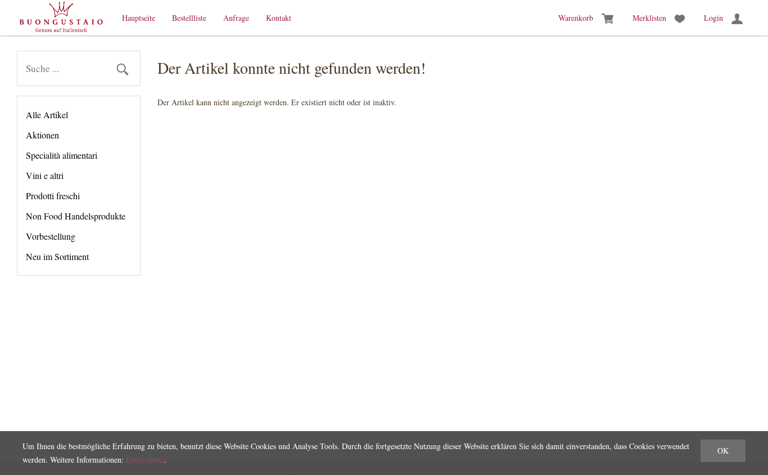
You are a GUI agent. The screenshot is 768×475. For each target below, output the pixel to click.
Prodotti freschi (53, 195)
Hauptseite (138, 17)
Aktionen (42, 135)
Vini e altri (45, 175)
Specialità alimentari (61, 155)
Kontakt (278, 17)
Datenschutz (145, 459)
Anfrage (236, 17)
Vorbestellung (50, 236)
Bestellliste (189, 17)
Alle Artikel (47, 114)
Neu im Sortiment (57, 256)
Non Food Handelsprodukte (75, 216)
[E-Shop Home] (61, 17)
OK (723, 450)
